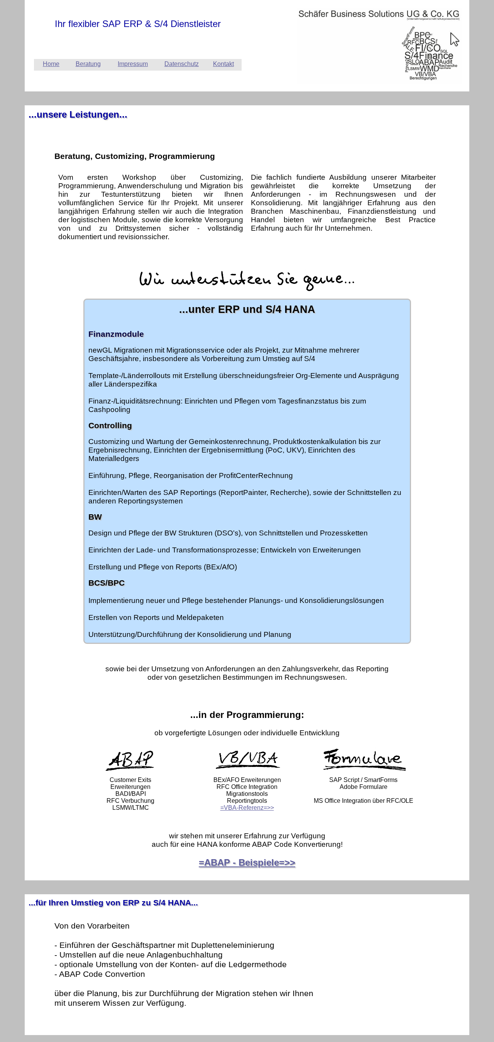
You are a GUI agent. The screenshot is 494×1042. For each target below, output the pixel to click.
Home (51, 64)
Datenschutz (181, 64)
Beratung (88, 64)
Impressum (133, 64)
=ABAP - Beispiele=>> (247, 862)
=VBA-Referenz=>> (247, 807)
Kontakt (223, 64)
